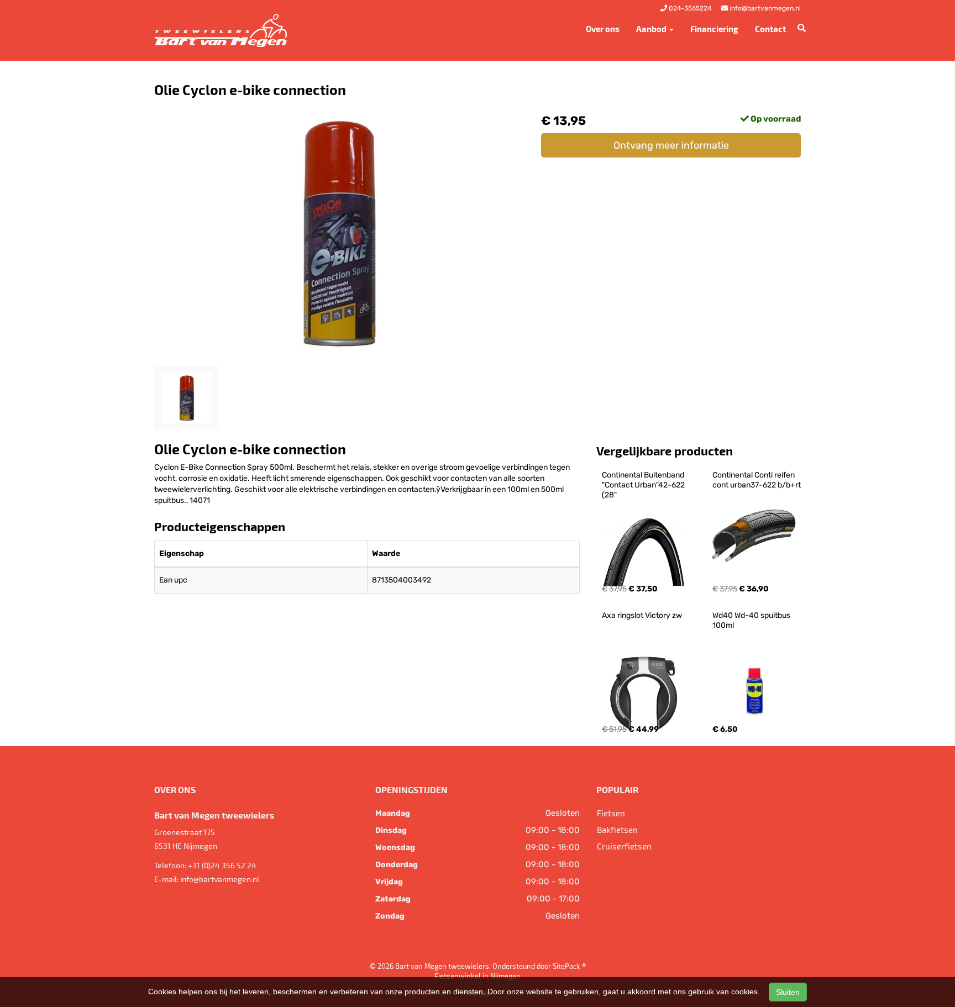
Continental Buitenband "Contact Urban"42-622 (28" (644, 485)
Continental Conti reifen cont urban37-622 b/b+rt (756, 480)
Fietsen (611, 813)
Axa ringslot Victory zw (642, 615)
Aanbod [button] (652, 29)
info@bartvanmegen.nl (219, 879)
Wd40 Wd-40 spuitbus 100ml (752, 620)
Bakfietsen (617, 830)
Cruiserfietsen (624, 846)
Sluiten (788, 992)
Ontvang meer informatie (671, 145)
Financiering (714, 29)
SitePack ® (569, 966)
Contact (770, 29)
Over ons (603, 29)
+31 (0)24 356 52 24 (222, 865)
